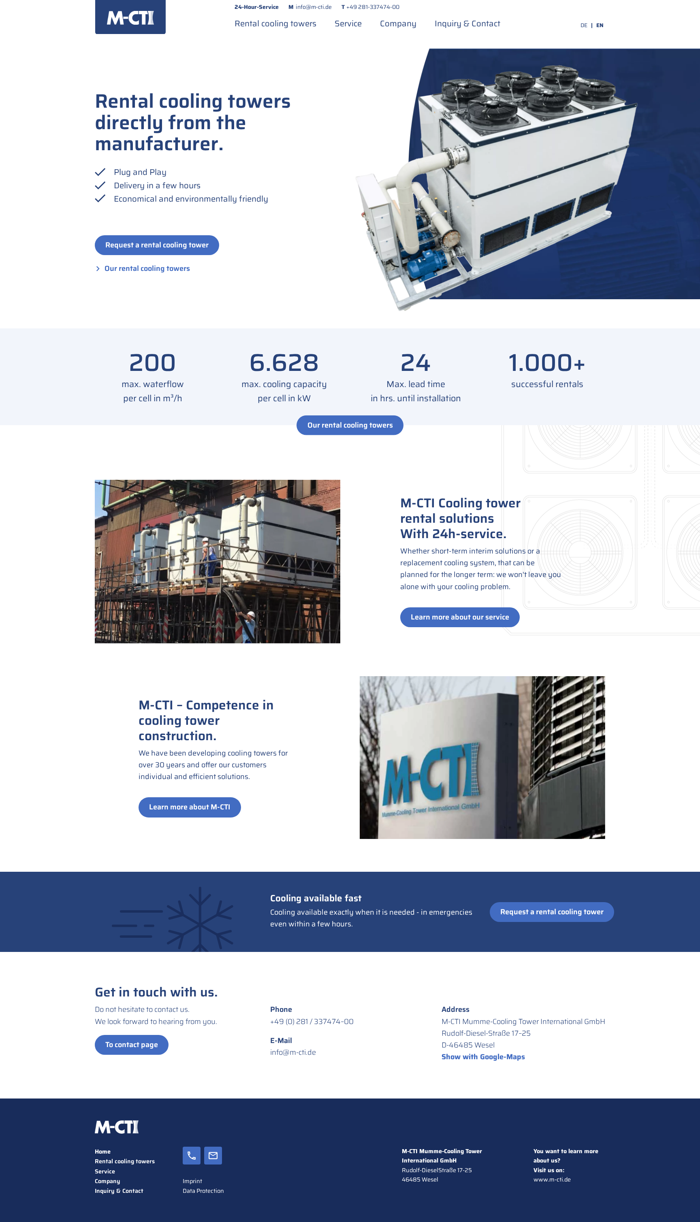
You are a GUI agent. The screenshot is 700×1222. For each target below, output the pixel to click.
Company (398, 23)
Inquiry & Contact (467, 23)
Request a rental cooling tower (157, 245)
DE (583, 25)
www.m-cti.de (552, 1179)
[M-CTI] (130, 17)
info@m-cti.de (314, 6)
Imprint (192, 1181)
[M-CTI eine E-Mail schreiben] (213, 1161)
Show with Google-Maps (483, 1056)
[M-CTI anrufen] (192, 1161)
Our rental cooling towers (147, 268)
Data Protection (203, 1190)
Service (348, 23)
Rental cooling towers (275, 23)
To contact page (131, 1044)
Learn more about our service (460, 617)
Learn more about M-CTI (189, 807)
